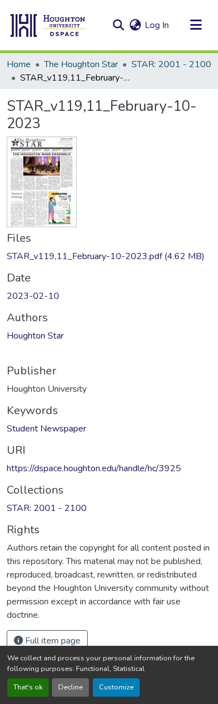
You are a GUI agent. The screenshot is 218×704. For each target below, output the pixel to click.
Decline (70, 687)
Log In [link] (157, 25)
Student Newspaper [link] (46, 429)
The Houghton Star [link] (81, 64)
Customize (116, 687)
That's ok (27, 687)
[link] (109, 256)
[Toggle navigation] (195, 25)
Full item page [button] (51, 641)
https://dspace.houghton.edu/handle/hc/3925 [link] (94, 468)
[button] (48, 25)
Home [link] (19, 64)
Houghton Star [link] (35, 336)
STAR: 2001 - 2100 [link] (171, 64)
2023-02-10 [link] (33, 296)
